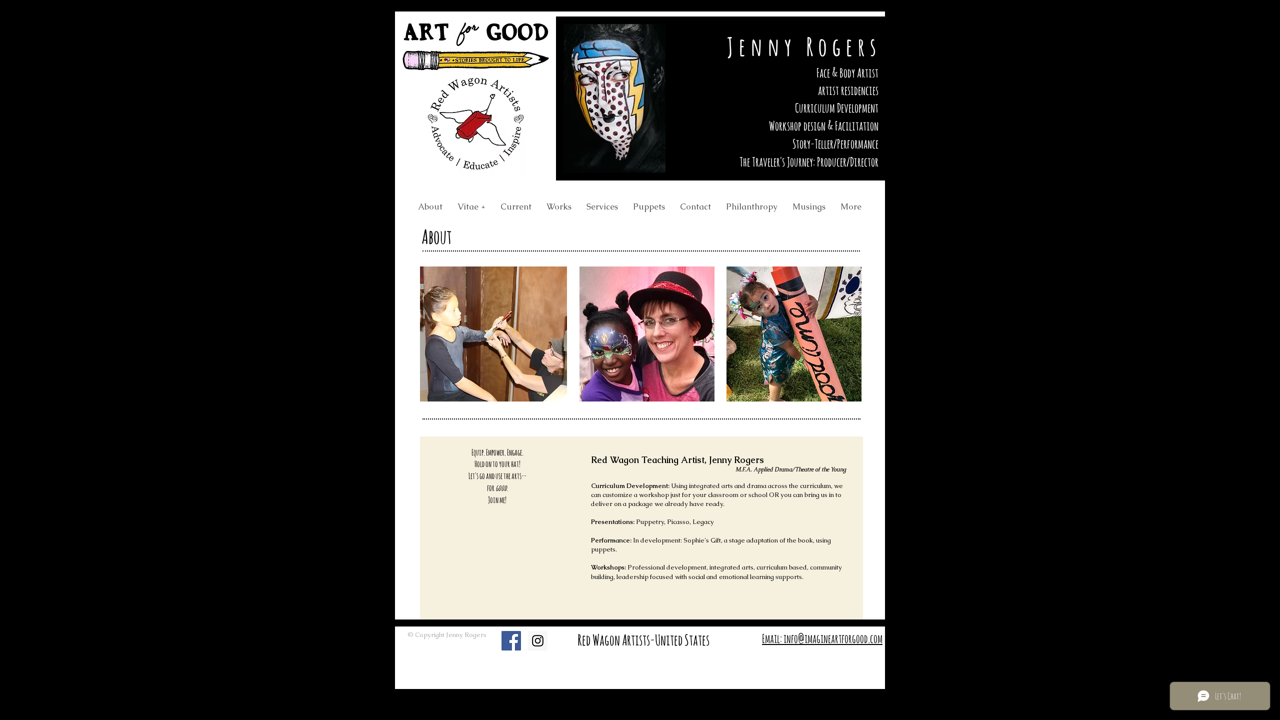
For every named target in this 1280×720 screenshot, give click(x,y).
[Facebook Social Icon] (511, 640)
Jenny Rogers (804, 46)
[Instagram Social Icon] (538, 640)
